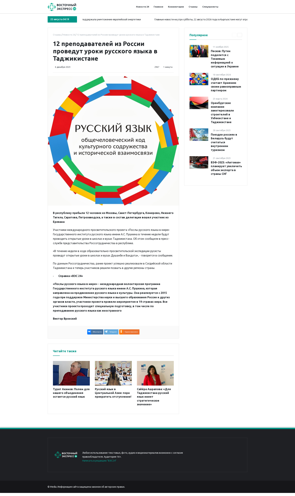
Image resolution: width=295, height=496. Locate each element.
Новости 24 (142, 6)
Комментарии (176, 6)
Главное (158, 6)
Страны (193, 6)
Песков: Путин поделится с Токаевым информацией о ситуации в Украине (225, 59)
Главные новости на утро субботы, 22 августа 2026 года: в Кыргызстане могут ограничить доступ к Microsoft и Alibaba (209, 19)
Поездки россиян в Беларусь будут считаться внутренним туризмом (224, 142)
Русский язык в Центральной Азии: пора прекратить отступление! (113, 393)
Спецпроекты (210, 6)
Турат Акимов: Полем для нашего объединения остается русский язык (71, 393)
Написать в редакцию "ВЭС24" (99, 460)
